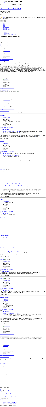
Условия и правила (10, 402)
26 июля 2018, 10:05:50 (4, 336)
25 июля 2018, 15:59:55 (4, 111)
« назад (1, 40)
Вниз (1, 45)
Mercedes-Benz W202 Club (10, 9)
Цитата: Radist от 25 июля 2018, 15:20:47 (11, 155)
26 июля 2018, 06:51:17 (4, 229)
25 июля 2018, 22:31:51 (4, 213)
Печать (1, 44)
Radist (1, 75)
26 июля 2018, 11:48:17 (4, 357)
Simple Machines (13, 403)
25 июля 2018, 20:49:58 (4, 129)
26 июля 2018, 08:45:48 (4, 271)
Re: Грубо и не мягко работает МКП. (7, 88)
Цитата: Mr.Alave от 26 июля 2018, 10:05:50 (11, 380)
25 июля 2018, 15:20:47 (4, 90)
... (9, 45)
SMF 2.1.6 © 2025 (6, 403)
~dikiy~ (1, 199)
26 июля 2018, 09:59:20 (4, 311)
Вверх (1, 390)
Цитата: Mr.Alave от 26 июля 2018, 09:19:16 (11, 313)
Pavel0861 (2, 96)
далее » (5, 40)
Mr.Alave (2, 48)
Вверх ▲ (16, 402)
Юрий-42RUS (3, 363)
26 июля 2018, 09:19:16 (4, 290)
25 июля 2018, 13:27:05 (4, 60)
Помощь (4, 402)
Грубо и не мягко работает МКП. (6, 59)
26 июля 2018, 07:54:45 (4, 249)
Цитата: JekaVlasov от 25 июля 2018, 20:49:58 (12, 183)
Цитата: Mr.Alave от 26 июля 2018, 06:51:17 (11, 251)
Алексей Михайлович (4, 235)
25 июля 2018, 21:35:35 (4, 181)
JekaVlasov (2, 115)
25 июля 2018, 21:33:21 (4, 153)
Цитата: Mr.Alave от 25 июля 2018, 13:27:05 (11, 131)
